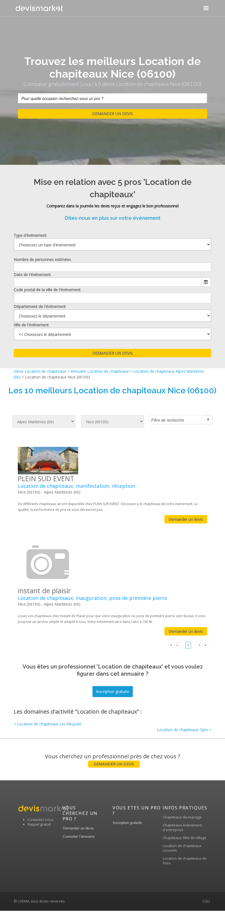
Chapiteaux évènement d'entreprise (182, 827)
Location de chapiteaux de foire (185, 860)
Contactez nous (40, 819)
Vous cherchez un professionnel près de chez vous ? (112, 760)
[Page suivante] (199, 644)
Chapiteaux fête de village (184, 837)
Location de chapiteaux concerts (182, 848)
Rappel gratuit (39, 824)
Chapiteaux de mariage (182, 817)
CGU (206, 901)
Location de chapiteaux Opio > (184, 729)
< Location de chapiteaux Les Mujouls (47, 723)
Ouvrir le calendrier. (206, 282)
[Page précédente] (177, 644)
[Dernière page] (206, 644)
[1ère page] (171, 644)
